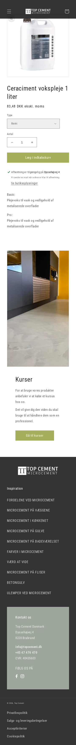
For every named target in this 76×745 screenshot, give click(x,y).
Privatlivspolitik (17, 713)
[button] (9, 11)
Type (9, 115)
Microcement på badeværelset (33, 541)
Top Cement (19, 703)
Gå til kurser (34, 435)
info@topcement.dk (28, 647)
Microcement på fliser (26, 572)
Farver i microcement (25, 552)
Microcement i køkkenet (27, 521)
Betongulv (16, 583)
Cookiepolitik (16, 736)
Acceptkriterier (17, 728)
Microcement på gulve (26, 531)
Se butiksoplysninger (24, 183)
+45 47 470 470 (26, 652)
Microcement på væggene (28, 510)
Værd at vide (17, 562)
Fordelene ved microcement (31, 500)
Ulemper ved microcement (29, 593)
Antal (10, 134)
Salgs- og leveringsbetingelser (27, 721)
